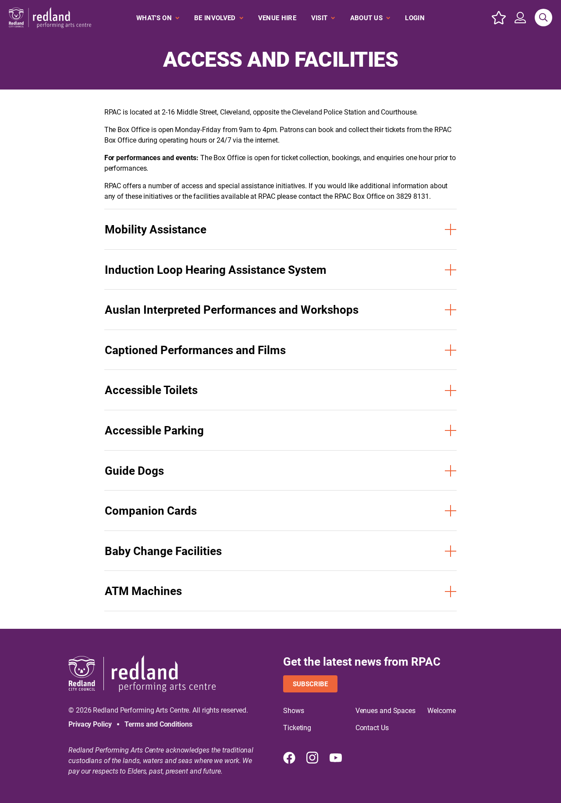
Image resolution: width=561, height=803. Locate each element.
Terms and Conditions (158, 724)
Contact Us (372, 728)
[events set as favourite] (499, 18)
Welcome (441, 710)
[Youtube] (336, 758)
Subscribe (310, 684)
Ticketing (297, 728)
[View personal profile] (520, 17)
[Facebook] (289, 758)
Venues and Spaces (385, 710)
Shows (293, 710)
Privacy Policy (90, 724)
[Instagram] (312, 758)
